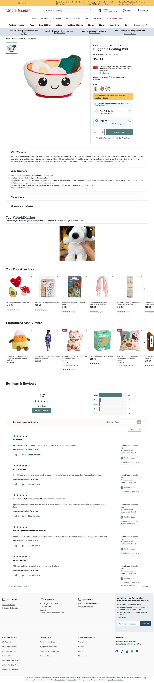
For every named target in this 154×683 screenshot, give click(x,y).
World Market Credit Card (49, 651)
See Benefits (104, 73)
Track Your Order (8, 605)
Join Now (62, 4)
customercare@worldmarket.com (52, 613)
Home (8, 38)
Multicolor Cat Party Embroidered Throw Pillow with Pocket (129, 357)
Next (145, 586)
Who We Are (82, 642)
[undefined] (139, 25)
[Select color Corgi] (102, 89)
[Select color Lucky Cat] (96, 89)
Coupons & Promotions (48, 646)
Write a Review (41, 410)
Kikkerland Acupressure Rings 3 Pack (73, 303)
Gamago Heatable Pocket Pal (18, 302)
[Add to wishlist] (30, 277)
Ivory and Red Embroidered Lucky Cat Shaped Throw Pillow (74, 357)
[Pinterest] (132, 651)
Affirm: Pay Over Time (10, 665)
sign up (145, 624)
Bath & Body (21, 38)
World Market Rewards (48, 642)
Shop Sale (24, 34)
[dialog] (77, 679)
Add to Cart (119, 132)
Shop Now (127, 34)
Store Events (82, 656)
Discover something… (55, 10)
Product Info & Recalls (10, 669)
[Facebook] (116, 651)
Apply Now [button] (104, 70)
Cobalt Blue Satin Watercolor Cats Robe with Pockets (47, 357)
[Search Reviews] (139, 422)
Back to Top (28, 586)
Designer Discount (46, 656)
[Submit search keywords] (91, 10)
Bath (13, 38)
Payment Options (8, 656)
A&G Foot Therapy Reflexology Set (47, 302)
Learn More (129, 4)
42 (106, 55)
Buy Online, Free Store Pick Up (13, 660)
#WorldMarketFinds (134, 644)
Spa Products (32, 38)
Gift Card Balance (9, 651)
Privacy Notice (60, 680)
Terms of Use (72, 680)
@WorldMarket (120, 644)
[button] (12, 25)
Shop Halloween (94, 33)
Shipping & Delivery (9, 646)
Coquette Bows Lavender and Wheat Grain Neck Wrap (100, 303)
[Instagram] (127, 651)
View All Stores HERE (85, 607)
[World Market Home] (18, 10)
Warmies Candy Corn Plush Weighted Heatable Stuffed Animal (17, 358)
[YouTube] (137, 651)
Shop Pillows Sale (59, 33)
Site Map (81, 651)
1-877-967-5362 (46, 606)
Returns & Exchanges (10, 608)
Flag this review (34, 454)
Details (107, 4)
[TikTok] (122, 651)
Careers (81, 646)
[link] (143, 10)
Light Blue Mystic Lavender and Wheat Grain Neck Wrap (128, 303)
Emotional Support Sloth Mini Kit (101, 356)
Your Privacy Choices (116, 680)
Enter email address (128, 624)
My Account (6, 642)
